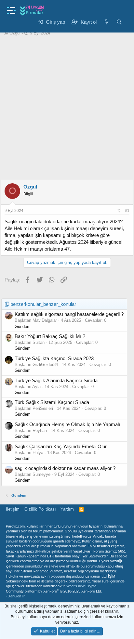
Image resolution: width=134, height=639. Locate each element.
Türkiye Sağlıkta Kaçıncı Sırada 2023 (54, 358)
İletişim (13, 509)
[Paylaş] (118, 211)
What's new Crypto (81, 586)
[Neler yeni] (106, 22)
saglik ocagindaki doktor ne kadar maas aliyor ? (65, 468)
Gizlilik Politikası (40, 509)
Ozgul (14, 33)
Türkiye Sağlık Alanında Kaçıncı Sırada (56, 380)
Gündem (23, 326)
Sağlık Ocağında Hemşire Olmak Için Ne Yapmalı (67, 424)
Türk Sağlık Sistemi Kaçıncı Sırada (52, 402)
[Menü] (11, 8)
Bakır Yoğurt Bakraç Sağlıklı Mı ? (50, 336)
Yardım (67, 509)
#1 (127, 210)
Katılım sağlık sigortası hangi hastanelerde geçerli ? (69, 314)
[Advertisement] (67, 106)
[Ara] (119, 22)
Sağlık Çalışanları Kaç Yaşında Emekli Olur (61, 446)
